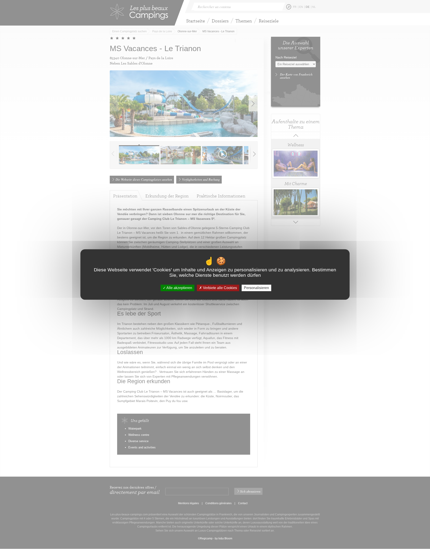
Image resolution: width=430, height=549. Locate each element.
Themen (243, 21)
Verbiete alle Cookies (219, 288)
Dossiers (220, 21)
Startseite (195, 21)
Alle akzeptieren (179, 288)
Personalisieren (256, 288)
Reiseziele (269, 21)
